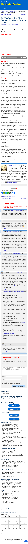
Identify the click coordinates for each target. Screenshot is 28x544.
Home (3, 11)
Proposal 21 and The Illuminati (9, 498)
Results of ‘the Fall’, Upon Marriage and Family (13, 472)
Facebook (14, 415)
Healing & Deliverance (10, 11)
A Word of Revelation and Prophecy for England (13, 431)
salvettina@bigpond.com (9, 333)
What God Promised (7, 471)
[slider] (24, 57)
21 (17, 525)
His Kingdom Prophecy (11, 4)
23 (24, 525)
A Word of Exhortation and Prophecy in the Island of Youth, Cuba (14, 443)
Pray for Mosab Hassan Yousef (9, 466)
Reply (5, 217)
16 (24, 523)
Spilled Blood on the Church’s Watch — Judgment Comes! (14, 438)
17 (2, 525)
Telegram (14, 405)
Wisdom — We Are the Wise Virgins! (11, 432)
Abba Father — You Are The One (10, 464)
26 (9, 528)
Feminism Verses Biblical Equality (10, 427)
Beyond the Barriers (12, 182)
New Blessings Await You (8, 429)
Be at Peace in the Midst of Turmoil (10, 428)
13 (13, 523)
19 (9, 525)
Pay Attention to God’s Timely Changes (11, 483)
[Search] (2, 393)
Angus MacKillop (7, 291)
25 (5, 528)
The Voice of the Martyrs (8, 504)
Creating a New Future (7, 440)
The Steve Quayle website (8, 502)
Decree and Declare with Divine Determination (13, 484)
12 (9, 523)
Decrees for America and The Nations (11, 480)
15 (20, 523)
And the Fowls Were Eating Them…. (10, 425)
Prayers (13, 196)
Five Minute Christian (7, 493)
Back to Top (14, 188)
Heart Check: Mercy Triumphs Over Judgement (13, 454)
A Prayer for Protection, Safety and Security (12, 461)
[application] (14, 57)
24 (2, 528)
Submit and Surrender (7, 433)
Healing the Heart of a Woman (13, 181)
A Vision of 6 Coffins (6, 14)
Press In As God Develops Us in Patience (12, 445)
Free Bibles (4, 494)
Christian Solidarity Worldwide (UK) (10, 492)
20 (13, 525)
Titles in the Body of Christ (8, 452)
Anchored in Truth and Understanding (11, 482)
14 (17, 523)
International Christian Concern (10, 497)
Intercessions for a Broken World (10, 465)
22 (20, 525)
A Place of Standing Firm (8, 441)
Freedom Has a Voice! (7, 496)
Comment (4, 365)
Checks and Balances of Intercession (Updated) (13, 462)
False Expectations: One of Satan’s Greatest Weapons (12, 456)
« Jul (2, 533)
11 (5, 523)
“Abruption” (5, 435)
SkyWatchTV (5, 500)
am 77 (13, 285)
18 (5, 525)
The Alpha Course (6, 501)
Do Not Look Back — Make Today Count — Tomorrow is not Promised (12, 486)
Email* (3, 379)
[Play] (2, 57)
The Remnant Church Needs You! (10, 424)
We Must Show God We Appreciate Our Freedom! (14, 450)
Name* (3, 376)
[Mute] (21, 57)
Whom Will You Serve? (7, 451)
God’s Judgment (6, 475)
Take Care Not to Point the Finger (10, 436)
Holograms (24, 14)
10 (2, 523)
